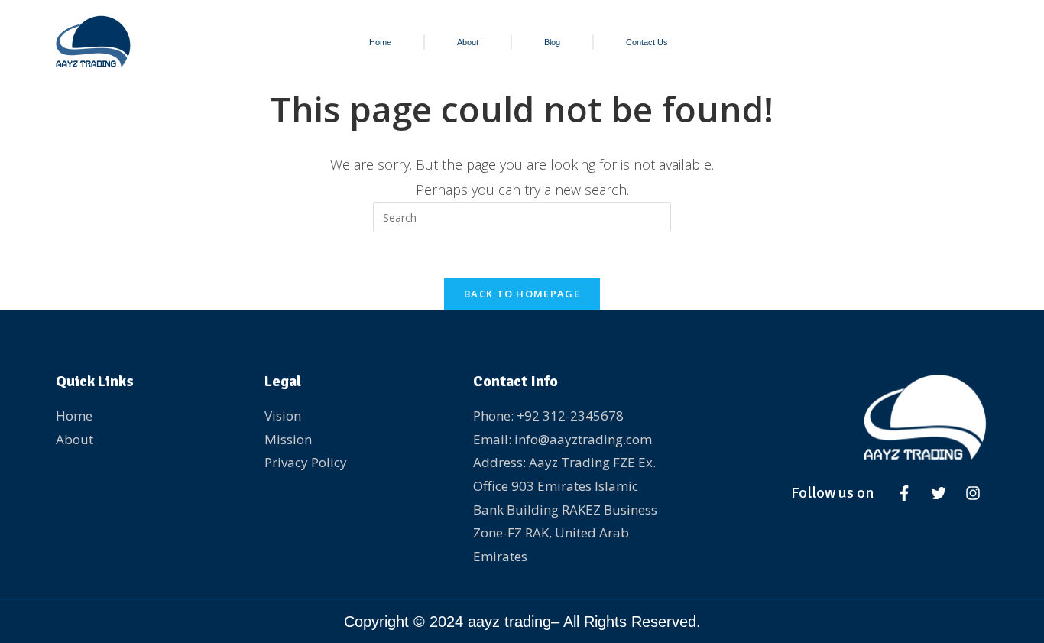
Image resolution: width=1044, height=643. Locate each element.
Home (380, 42)
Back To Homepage (522, 293)
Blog (552, 42)
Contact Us (647, 42)
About (467, 42)
